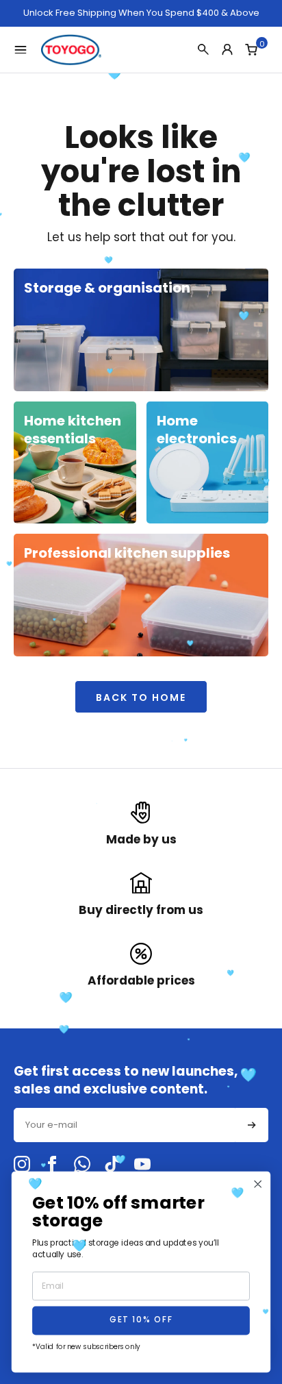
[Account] (227, 49)
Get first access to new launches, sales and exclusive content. (126, 1080)
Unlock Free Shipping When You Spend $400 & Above (141, 13)
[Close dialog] (258, 1184)
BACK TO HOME (141, 697)
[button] (252, 1125)
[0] (251, 49)
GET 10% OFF (141, 1320)
